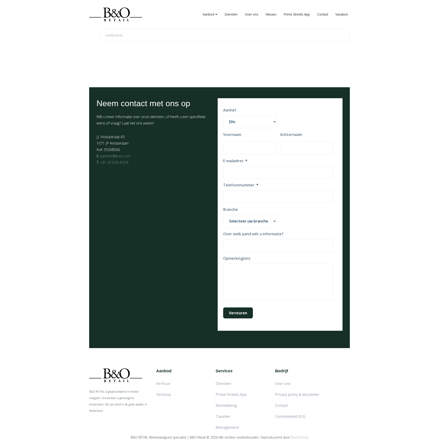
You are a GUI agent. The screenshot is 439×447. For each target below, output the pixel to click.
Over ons (251, 14)
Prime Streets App (297, 14)
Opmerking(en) (236, 258)
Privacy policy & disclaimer (297, 394)
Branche (230, 209)
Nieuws (271, 14)
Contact (322, 14)
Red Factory (299, 437)
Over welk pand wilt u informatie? (253, 234)
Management (227, 427)
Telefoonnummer (240, 185)
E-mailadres (235, 161)
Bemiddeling (226, 405)
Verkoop (163, 394)
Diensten (231, 14)
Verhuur (163, 383)
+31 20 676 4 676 (114, 162)
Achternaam (291, 134)
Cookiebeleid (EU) (290, 416)
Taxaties (223, 416)
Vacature (341, 14)
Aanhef (229, 110)
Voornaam (232, 134)
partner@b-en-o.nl (115, 156)
